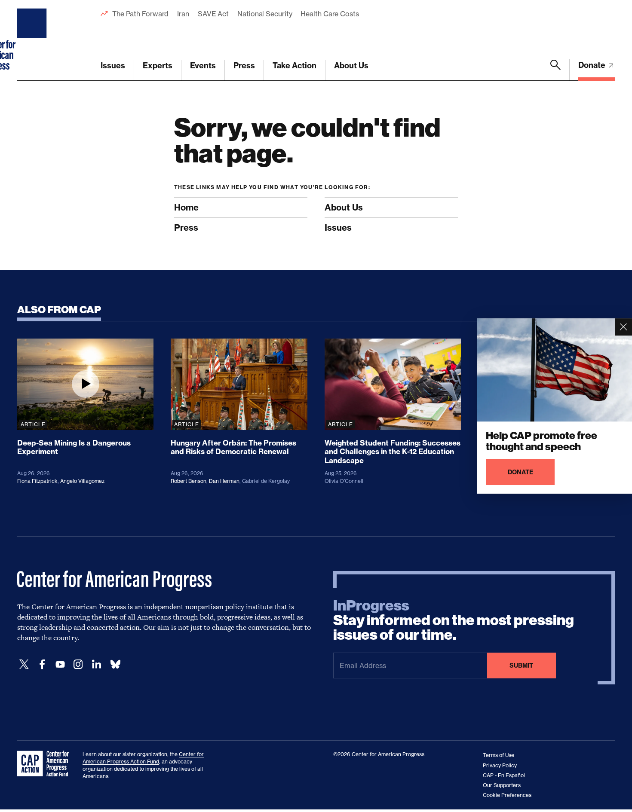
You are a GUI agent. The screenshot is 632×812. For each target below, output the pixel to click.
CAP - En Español (504, 775)
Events (203, 65)
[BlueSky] (115, 664)
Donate (592, 65)
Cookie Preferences (507, 795)
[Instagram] (78, 664)
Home (186, 207)
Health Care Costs (330, 13)
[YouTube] (60, 664)
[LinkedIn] (96, 664)
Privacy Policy (500, 765)
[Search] (555, 70)
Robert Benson (188, 481)
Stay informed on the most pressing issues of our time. (453, 620)
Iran (183, 13)
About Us (351, 65)
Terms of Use (498, 755)
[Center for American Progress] (33, 40)
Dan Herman (224, 481)
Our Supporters (502, 785)
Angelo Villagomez (82, 481)
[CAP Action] (45, 764)
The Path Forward (140, 13)
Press (244, 65)
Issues (113, 65)
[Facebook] (42, 664)
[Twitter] (24, 664)
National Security (264, 13)
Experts (157, 65)
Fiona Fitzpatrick (37, 481)
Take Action (294, 65)
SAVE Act (213, 13)
